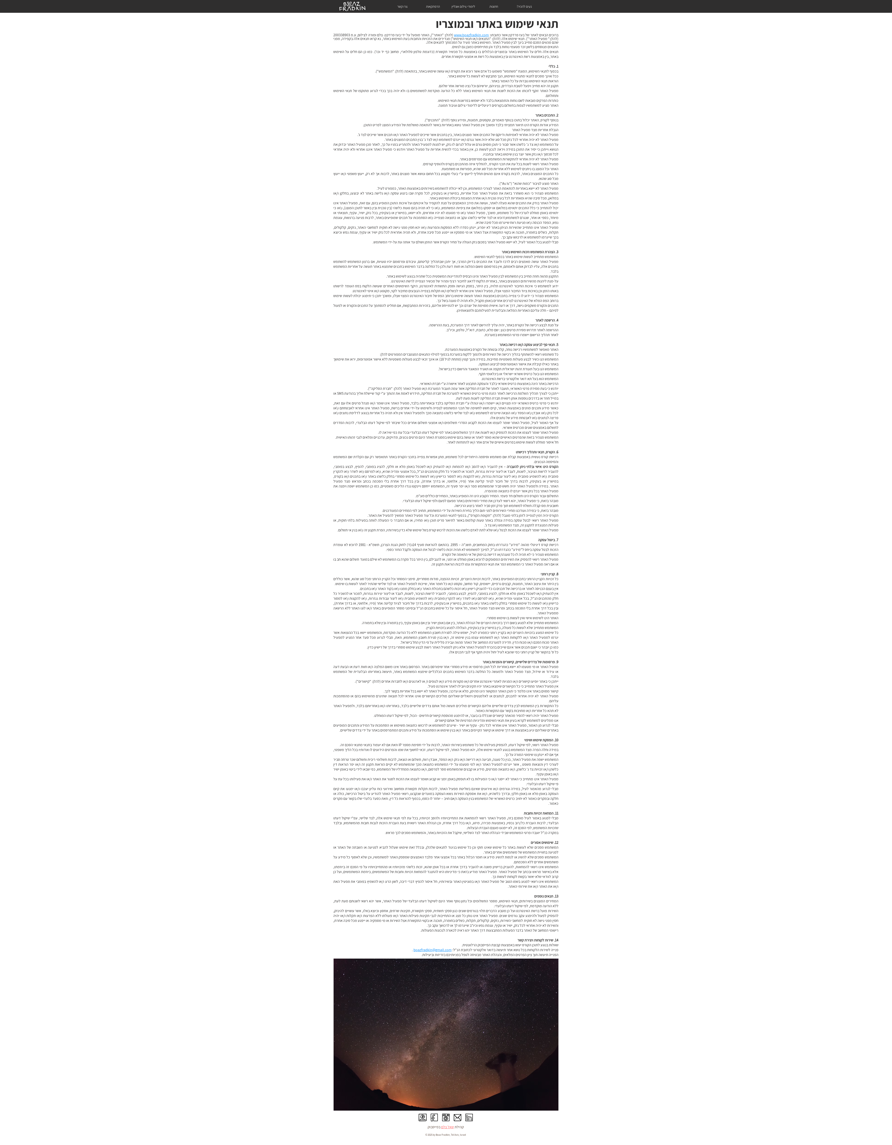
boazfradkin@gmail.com (432, 949)
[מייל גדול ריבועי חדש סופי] (457, 1117)
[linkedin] (469, 1117)
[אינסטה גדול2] (446, 1117)
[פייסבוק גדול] (434, 1117)
